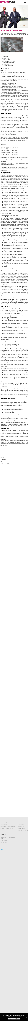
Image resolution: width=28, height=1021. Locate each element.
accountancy (22, 823)
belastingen (21, 826)
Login (2, 849)
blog (2, 461)
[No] (26, 1017)
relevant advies (4, 824)
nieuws (2, 457)
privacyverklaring (15, 1018)
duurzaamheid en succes (7, 828)
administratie (21, 824)
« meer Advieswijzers (6, 453)
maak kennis (4, 823)
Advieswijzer (3, 459)
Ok (9, 1018)
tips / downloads (5, 463)
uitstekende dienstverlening (8, 826)
